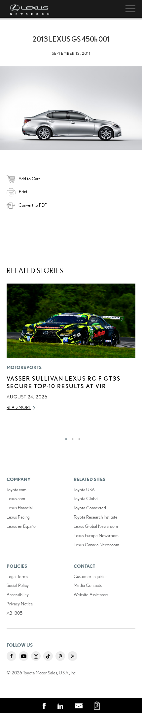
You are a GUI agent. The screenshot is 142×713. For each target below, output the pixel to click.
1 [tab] (64, 437)
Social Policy (18, 585)
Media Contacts (88, 585)
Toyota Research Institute (96, 517)
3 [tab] (77, 437)
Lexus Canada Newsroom (96, 544)
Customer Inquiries (90, 576)
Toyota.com (16, 489)
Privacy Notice (20, 603)
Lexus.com (16, 498)
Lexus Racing (18, 517)
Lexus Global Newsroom (96, 526)
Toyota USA (84, 489)
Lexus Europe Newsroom (96, 535)
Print (23, 191)
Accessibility (18, 594)
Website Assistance (91, 594)
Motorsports (24, 367)
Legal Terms (17, 576)
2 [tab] (71, 437)
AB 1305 (14, 613)
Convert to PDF (32, 205)
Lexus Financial (20, 507)
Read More (19, 407)
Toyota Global (86, 498)
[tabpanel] (71, 350)
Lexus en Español (22, 526)
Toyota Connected (90, 507)
